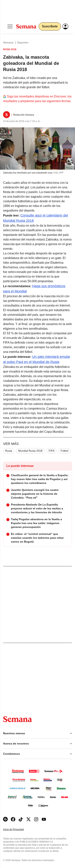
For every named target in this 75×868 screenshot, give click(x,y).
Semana (8, 42)
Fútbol (64, 450)
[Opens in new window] (13, 819)
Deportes (22, 42)
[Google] (5, 819)
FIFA (51, 450)
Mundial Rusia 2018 (30, 450)
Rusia (8, 450)
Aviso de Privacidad (17, 829)
